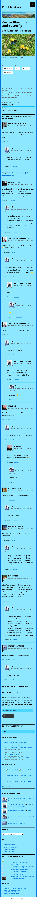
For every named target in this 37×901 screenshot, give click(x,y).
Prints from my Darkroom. (20, 869)
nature (4, 94)
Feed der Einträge (10, 847)
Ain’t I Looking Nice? (12, 754)
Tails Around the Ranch (18, 238)
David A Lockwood (19, 871)
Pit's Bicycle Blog (10, 892)
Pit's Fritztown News (11, 893)
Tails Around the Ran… (16, 804)
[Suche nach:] (18, 732)
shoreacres (13, 576)
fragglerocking (15, 489)
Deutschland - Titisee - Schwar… (22, 866)
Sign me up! (8, 716)
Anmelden (7, 846)
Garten (18, 92)
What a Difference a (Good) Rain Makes (18, 747)
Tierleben (19, 94)
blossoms (20, 96)
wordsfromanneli (16, 646)
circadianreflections (17, 123)
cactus (4, 97)
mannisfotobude (15, 526)
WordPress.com (9, 851)
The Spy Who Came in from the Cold (16, 758)
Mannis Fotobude (19, 868)
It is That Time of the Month (21, 861)
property (11, 94)
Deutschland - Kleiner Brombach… (22, 876)
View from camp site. (18, 873)
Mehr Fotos (6, 786)
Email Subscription (10, 692)
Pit (6, 90)
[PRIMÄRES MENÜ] (32, 4)
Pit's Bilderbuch (11, 7)
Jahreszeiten (26, 92)
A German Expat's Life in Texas (15, 888)
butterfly (28, 96)
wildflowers (12, 97)
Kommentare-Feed (9, 849)
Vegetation (28, 94)
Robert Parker (14, 182)
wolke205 (12, 406)
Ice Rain (7, 751)
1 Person (12, 142)
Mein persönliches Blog (12, 890)
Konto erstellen (9, 844)
